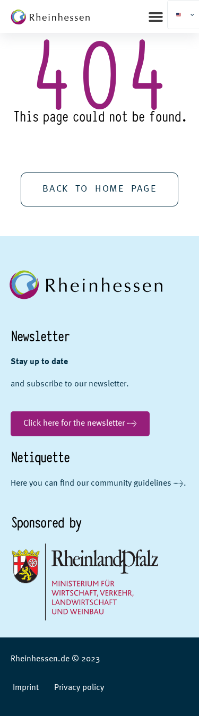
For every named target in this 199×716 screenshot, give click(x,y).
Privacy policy (79, 688)
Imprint (26, 688)
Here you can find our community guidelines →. (98, 483)
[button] (156, 16)
